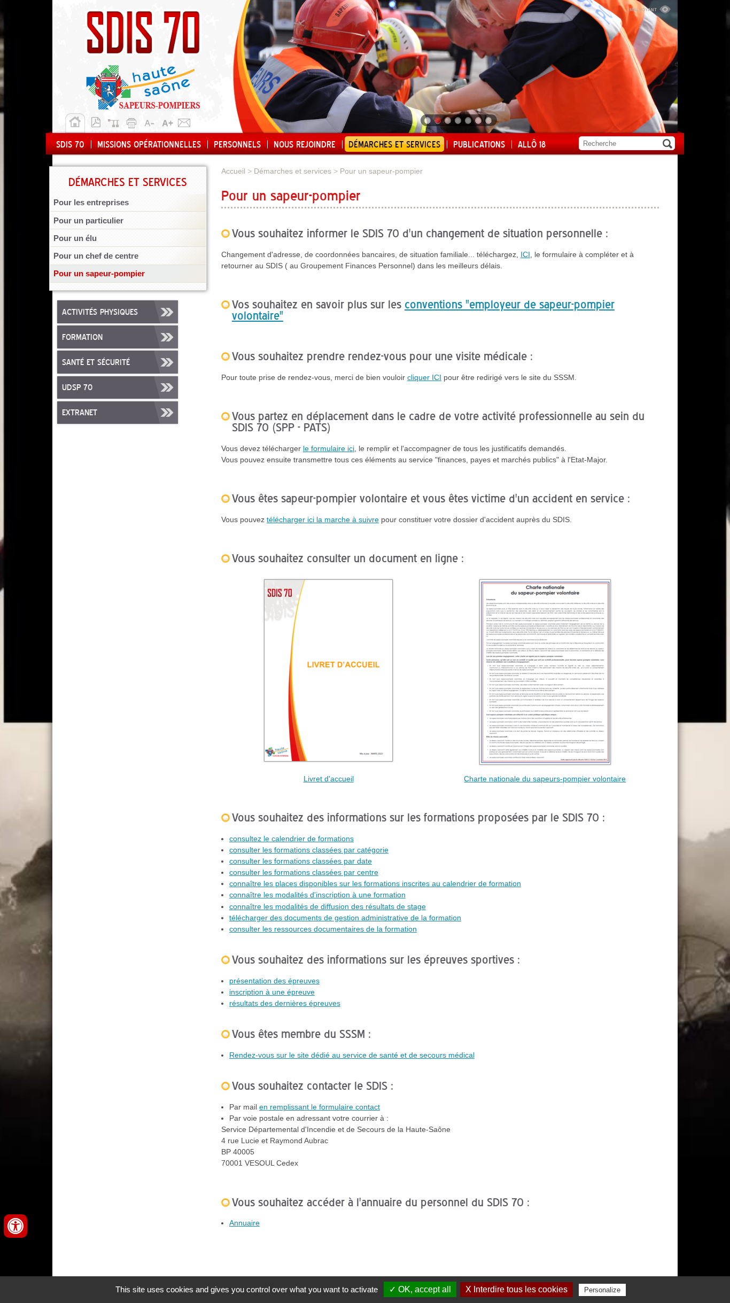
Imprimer (133, 121)
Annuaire (244, 1223)
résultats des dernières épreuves (284, 1003)
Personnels (237, 145)
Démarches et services (394, 145)
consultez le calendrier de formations (291, 838)
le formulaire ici (328, 448)
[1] (428, 120)
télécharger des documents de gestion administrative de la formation (345, 917)
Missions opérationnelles (149, 145)
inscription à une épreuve (272, 992)
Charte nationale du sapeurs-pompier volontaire (545, 778)
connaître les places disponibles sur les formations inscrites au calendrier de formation (375, 883)
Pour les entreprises (91, 202)
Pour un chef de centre (95, 256)
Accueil (75, 123)
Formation (82, 337)
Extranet (79, 413)
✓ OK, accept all (420, 1289)
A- (150, 121)
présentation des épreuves (274, 980)
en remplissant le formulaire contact (319, 1107)
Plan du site (116, 121)
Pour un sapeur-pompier (99, 273)
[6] (479, 120)
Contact (184, 121)
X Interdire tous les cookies (516, 1289)
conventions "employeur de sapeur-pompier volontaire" (423, 310)
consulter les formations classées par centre (303, 872)
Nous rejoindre (305, 145)
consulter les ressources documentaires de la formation (323, 929)
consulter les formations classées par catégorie (309, 850)
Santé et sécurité (96, 363)
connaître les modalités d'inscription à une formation (317, 894)
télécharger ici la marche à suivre (323, 519)
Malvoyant (649, 8)
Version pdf (99, 121)
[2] (438, 120)
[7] (489, 120)
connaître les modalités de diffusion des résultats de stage (327, 906)
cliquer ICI (424, 377)
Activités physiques (100, 312)
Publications (479, 145)
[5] (469, 120)
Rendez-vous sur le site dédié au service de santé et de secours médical (352, 1055)
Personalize (602, 1290)
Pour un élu (75, 238)
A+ (167, 121)
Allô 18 (532, 145)
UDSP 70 (77, 388)
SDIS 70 (70, 145)
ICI (525, 254)
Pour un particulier (88, 220)
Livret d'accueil (329, 778)
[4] (459, 120)
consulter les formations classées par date (300, 861)
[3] (449, 120)
